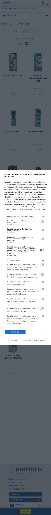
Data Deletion (12, 340)
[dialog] (25, 257)
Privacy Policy (39, 340)
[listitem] (25, 216)
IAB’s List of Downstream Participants (28, 209)
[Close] (46, 174)
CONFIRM (15, 332)
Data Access (25, 340)
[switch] (42, 221)
